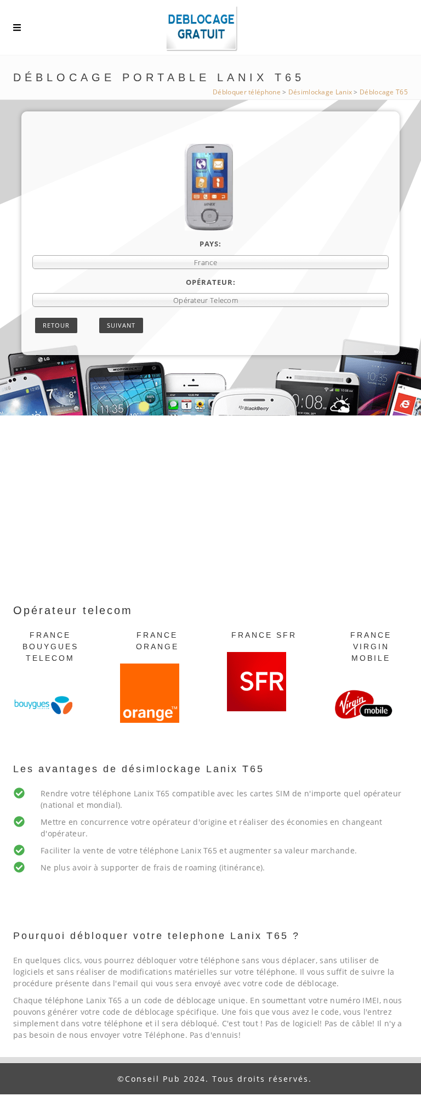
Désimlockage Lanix (320, 92)
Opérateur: (211, 282)
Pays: (210, 244)
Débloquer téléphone (247, 92)
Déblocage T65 (384, 92)
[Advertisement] (210, 520)
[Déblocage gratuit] (210, 30)
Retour (56, 325)
